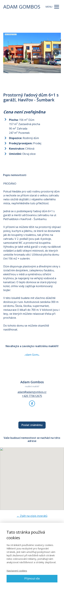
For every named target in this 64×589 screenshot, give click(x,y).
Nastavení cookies (17, 570)
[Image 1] (32, 53)
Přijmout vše (32, 578)
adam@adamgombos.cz (32, 392)
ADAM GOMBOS (21, 6)
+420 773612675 (32, 396)
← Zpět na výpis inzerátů (32, 516)
